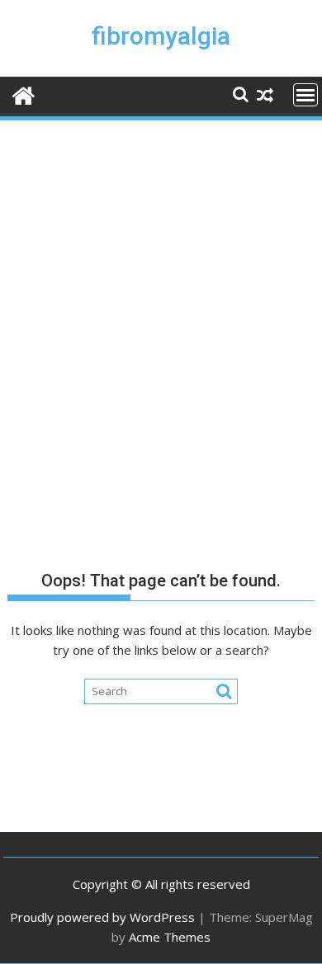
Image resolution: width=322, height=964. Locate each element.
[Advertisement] (161, 292)
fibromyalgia (161, 35)
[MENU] (305, 94)
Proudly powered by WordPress (102, 917)
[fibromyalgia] (23, 94)
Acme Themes (170, 937)
